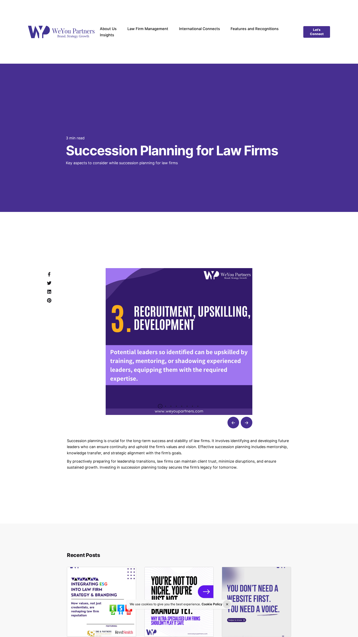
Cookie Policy (212, 604)
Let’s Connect (317, 32)
